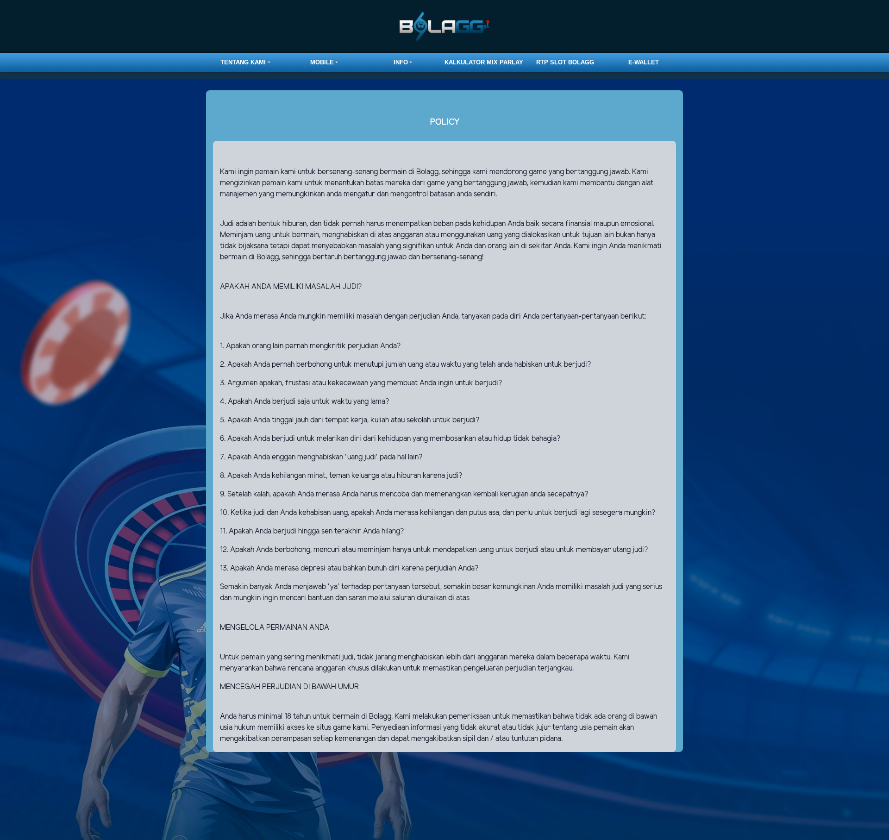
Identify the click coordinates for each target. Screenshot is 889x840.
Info (401, 62)
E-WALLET (643, 62)
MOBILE (322, 62)
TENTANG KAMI (243, 62)
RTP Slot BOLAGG (565, 62)
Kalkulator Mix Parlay (483, 62)
